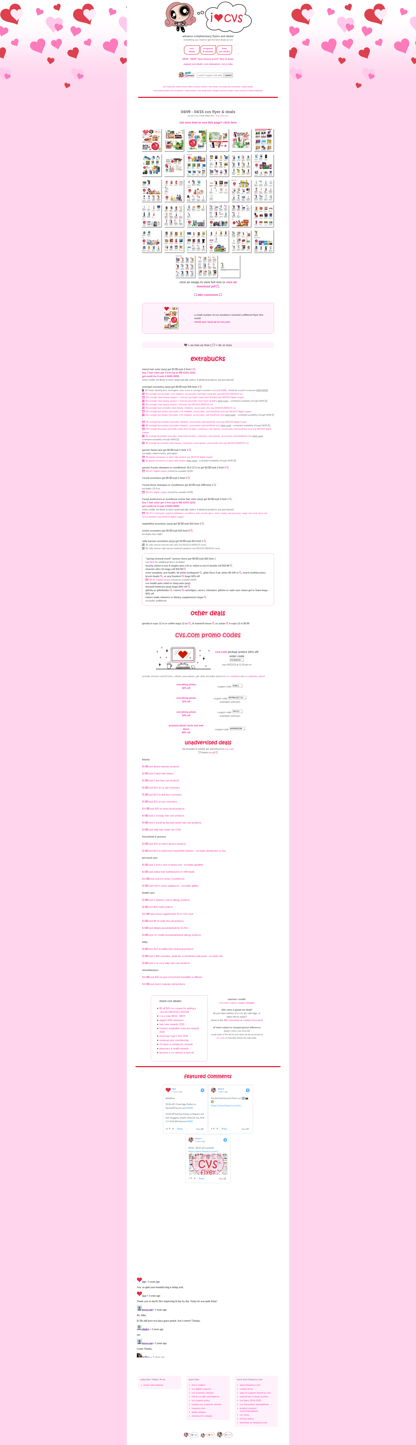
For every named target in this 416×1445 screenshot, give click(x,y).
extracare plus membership (173, 1040)
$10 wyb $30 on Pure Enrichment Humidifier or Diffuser (172, 977)
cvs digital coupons (201, 1389)
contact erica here (252, 1020)
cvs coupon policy (201, 1400)
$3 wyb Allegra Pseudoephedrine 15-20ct (165, 927)
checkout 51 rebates (202, 1416)
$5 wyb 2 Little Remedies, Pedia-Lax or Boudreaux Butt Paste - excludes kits (182, 956)
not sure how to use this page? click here (208, 122)
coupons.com (198, 1408)
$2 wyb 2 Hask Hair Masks (157, 773)
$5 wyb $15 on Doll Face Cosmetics (162, 794)
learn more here (222, 116)
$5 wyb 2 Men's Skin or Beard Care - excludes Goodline (172, 864)
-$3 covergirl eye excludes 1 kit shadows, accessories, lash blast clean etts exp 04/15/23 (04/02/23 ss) (193, 394)
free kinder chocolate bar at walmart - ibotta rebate (231, 87)
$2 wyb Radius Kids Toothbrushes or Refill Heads (168, 871)
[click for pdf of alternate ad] (171, 328)
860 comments (208, 295)
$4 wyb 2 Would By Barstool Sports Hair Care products (171, 822)
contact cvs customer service (206, 1404)
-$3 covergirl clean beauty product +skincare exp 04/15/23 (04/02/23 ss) (179, 404)
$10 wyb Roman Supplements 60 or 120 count (167, 914)
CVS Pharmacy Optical (255, 676)
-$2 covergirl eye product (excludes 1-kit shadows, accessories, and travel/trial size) (185, 415)
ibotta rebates (199, 1412)
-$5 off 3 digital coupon (159, 580)
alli (213, 752)
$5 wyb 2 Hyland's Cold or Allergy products (166, 900)
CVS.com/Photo (233, 676)
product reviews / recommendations (249, 1409)
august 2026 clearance (171, 1020)
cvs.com (221, 652)
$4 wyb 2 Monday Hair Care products (163, 815)
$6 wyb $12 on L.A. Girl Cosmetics (161, 787)
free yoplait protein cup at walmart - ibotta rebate (175, 91)
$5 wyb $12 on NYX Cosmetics (159, 801)
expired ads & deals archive (254, 1396)
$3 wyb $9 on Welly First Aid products (163, 921)
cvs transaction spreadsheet (254, 1404)
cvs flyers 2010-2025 (250, 1400)
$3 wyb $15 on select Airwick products (164, 843)
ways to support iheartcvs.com (255, 1392)
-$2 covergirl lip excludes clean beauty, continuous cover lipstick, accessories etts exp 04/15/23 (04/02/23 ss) (197, 443)
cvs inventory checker (203, 1392)
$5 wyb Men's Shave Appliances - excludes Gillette (170, 885)
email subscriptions (153, 1385)
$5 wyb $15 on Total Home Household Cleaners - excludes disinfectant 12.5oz (184, 850)
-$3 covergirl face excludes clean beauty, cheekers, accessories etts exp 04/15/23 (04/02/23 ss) (190, 408)
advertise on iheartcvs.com (253, 1422)
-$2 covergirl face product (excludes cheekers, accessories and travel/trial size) (183, 425)
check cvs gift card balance (205, 1396)
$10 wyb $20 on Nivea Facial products (163, 808)
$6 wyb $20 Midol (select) (157, 907)
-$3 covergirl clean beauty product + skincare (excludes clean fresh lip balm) (181, 401)
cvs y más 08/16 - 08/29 (172, 1016)
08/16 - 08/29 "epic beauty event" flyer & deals (208, 59)
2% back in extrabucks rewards (176, 1044)
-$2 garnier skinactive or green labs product (166, 460)
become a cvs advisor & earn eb (176, 1052)
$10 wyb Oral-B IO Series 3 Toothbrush (163, 878)
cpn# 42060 (221, 390)
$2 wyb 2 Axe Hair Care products (160, 780)
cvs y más (227, 64)
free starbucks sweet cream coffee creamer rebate (185, 87)
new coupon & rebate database (249, 91)
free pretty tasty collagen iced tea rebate (215, 91)
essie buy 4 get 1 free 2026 (173, 1036)
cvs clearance (212, 64)
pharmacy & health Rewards (174, 1048)
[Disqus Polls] (208, 1232)
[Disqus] (208, 1316)
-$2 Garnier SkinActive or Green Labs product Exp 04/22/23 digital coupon (179, 457)
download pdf (206, 286)
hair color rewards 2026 (171, 1024)
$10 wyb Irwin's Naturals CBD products (163, 984)
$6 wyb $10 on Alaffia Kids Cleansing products (167, 948)
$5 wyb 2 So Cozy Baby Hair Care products (166, 963)
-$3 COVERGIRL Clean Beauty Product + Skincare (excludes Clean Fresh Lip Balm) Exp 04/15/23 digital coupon (194, 397)
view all (231, 282)
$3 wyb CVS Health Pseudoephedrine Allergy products (171, 934)
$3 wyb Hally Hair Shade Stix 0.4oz (161, 829)
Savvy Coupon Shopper (242, 1002)
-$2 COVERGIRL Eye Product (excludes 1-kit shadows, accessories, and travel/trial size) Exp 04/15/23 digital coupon (198, 411)
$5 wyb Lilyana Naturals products (160, 766)
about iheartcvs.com (250, 1385)
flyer (152, 562)
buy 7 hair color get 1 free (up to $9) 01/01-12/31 (168, 372)
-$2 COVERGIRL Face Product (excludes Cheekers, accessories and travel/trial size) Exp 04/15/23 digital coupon (196, 422)
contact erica (246, 1389)
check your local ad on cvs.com (212, 321)
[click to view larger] (152, 151)
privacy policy (247, 1418)
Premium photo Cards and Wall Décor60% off (186, 729)
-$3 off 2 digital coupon (156, 471)
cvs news (244, 1414)
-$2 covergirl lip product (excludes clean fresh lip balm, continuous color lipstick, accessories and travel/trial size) (199, 436)
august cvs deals (193, 64)
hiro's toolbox (198, 1385)
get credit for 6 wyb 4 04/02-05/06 (160, 376)
